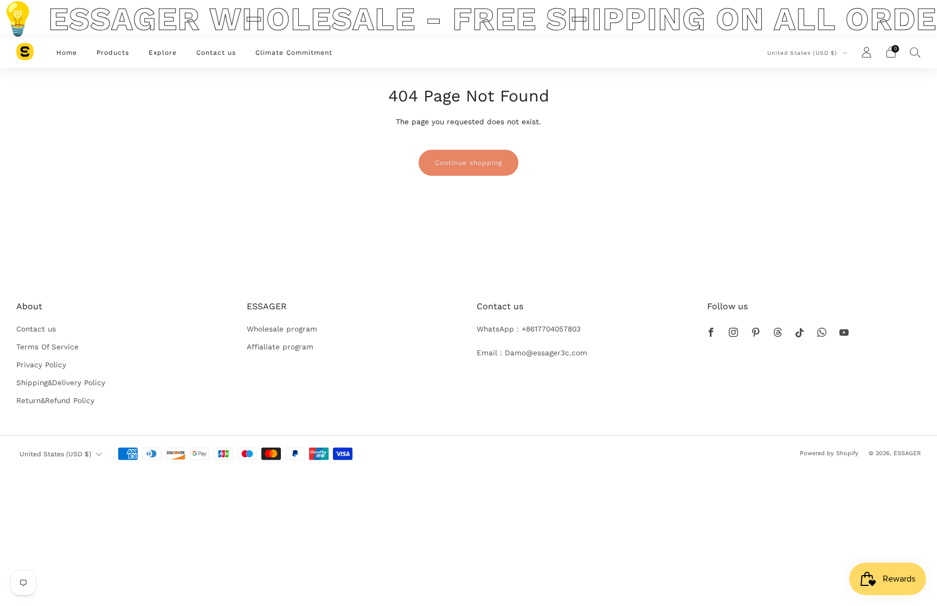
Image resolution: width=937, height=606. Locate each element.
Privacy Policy (41, 364)
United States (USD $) (803, 53)
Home (66, 52)
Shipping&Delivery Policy (60, 382)
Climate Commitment (293, 52)
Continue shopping (468, 163)
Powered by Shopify (829, 453)
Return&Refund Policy (55, 400)
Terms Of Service (47, 346)
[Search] (915, 52)
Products (113, 52)
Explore (163, 52)
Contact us (216, 52)
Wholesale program (282, 328)
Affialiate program (280, 346)
